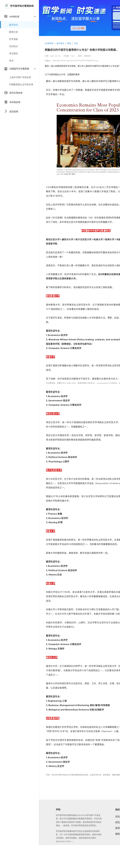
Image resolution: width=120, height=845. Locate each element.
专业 (76, 43)
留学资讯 (60, 43)
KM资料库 (49, 43)
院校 (69, 43)
